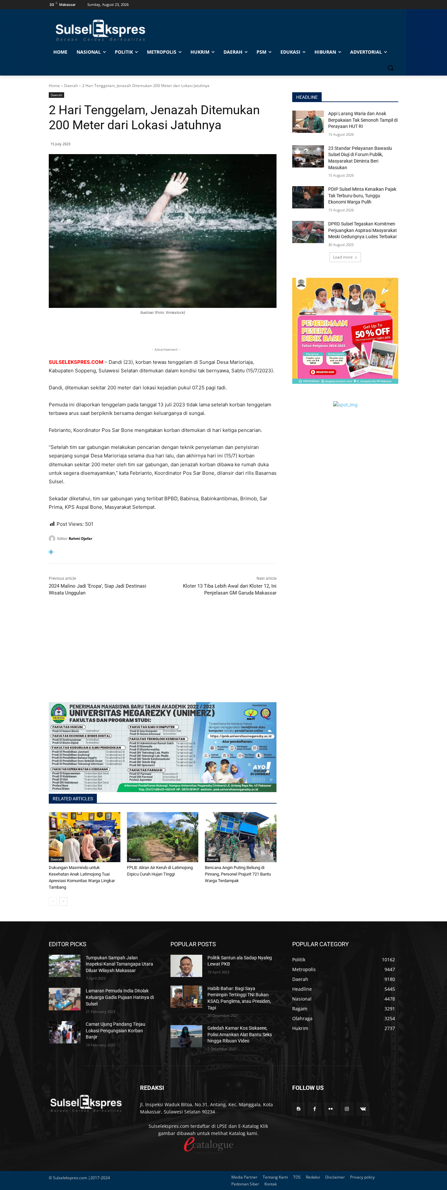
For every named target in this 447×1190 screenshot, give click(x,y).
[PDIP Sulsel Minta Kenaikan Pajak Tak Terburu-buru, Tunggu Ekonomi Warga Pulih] (308, 197)
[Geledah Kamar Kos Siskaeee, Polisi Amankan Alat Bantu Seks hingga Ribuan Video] (186, 1036)
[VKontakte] (363, 1109)
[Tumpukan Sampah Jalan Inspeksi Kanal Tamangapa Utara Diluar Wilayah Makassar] (64, 966)
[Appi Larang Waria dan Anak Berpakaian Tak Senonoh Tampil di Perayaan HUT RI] (308, 122)
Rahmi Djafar (80, 538)
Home (54, 85)
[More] (163, 552)
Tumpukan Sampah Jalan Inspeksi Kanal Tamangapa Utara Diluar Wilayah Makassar (119, 964)
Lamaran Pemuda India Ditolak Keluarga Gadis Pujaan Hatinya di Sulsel (120, 997)
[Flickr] (330, 1109)
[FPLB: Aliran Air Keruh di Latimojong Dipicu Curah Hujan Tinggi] (163, 837)
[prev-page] (53, 901)
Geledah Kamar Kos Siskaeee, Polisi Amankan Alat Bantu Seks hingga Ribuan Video (239, 1034)
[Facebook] (314, 1109)
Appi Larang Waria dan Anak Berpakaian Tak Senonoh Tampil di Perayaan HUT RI (363, 120)
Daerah (71, 85)
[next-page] (63, 901)
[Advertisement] (163, 656)
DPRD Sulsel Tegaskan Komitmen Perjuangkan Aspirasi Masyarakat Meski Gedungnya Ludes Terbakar (362, 230)
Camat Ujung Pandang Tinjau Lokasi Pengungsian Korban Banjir (115, 1030)
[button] (390, 68)
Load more (343, 257)
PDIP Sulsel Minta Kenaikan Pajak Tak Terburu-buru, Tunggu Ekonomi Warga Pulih (362, 195)
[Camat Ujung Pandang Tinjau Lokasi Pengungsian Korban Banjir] (64, 1032)
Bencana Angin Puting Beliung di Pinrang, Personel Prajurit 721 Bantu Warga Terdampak (238, 874)
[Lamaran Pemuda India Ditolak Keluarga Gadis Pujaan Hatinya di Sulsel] (64, 999)
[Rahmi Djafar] (53, 538)
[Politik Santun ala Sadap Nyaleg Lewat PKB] (186, 966)
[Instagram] (347, 1109)
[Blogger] (298, 1109)
